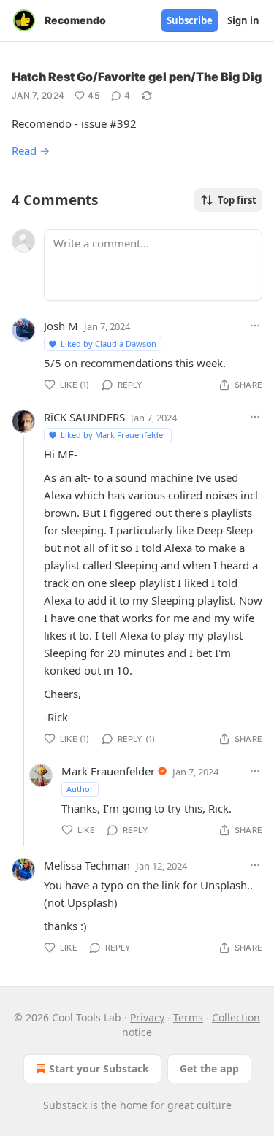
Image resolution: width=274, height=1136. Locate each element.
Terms (188, 1017)
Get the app (209, 1068)
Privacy (147, 1017)
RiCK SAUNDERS (84, 417)
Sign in (243, 20)
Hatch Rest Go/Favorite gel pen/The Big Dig (137, 76)
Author (80, 788)
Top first (237, 200)
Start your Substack (99, 1068)
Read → (31, 150)
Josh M (61, 325)
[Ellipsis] (255, 325)
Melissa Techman (87, 865)
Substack (65, 1105)
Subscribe (190, 20)
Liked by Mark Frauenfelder (114, 434)
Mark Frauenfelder (108, 771)
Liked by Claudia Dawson (108, 343)
